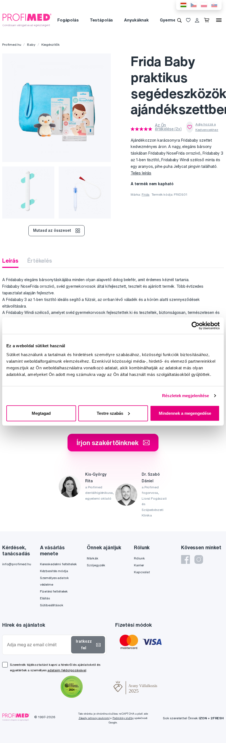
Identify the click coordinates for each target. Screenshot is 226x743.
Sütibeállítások (51, 605)
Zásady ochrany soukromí (94, 718)
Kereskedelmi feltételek (58, 564)
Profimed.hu (11, 44)
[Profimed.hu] (27, 20)
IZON (203, 718)
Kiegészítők (50, 44)
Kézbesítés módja (54, 571)
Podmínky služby (123, 718)
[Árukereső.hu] (98, 688)
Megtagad (41, 413)
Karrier (139, 565)
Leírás (10, 260)
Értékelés (39, 260)
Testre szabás (110, 413)
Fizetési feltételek (54, 591)
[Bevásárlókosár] (208, 20)
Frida (145, 194)
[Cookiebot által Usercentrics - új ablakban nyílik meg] (195, 326)
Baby (31, 44)
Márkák (92, 558)
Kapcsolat (142, 572)
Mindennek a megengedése (185, 413)
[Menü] (219, 20)
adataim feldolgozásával (66, 670)
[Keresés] (179, 20)
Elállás (45, 598)
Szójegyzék (96, 565)
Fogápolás (68, 20)
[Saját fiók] (197, 20)
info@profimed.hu (16, 564)
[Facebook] (185, 559)
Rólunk (139, 558)
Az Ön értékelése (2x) (168, 127)
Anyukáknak (136, 20)
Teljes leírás (141, 173)
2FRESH (217, 718)
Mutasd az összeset (52, 230)
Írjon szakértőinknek (107, 442)
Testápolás (101, 20)
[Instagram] (198, 559)
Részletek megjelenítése (185, 395)
